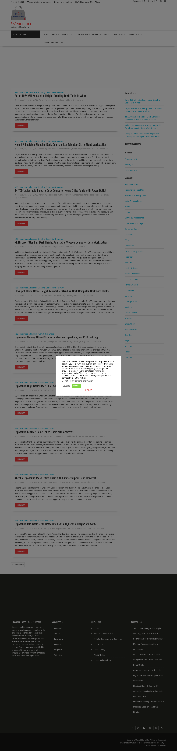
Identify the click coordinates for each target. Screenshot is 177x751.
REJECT (88, 390)
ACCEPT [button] (76, 385)
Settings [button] (66, 385)
